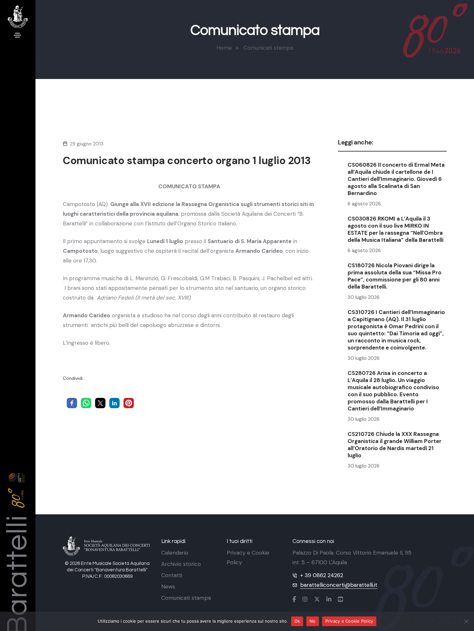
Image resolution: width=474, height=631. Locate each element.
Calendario (174, 552)
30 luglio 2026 (364, 297)
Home (224, 47)
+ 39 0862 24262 (321, 575)
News (168, 586)
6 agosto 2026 (364, 204)
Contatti (171, 575)
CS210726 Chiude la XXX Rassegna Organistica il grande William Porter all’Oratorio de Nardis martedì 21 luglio (394, 444)
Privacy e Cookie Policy (349, 621)
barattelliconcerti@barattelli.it (338, 584)
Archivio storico (181, 563)
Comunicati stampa (268, 47)
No (313, 621)
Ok (297, 621)
